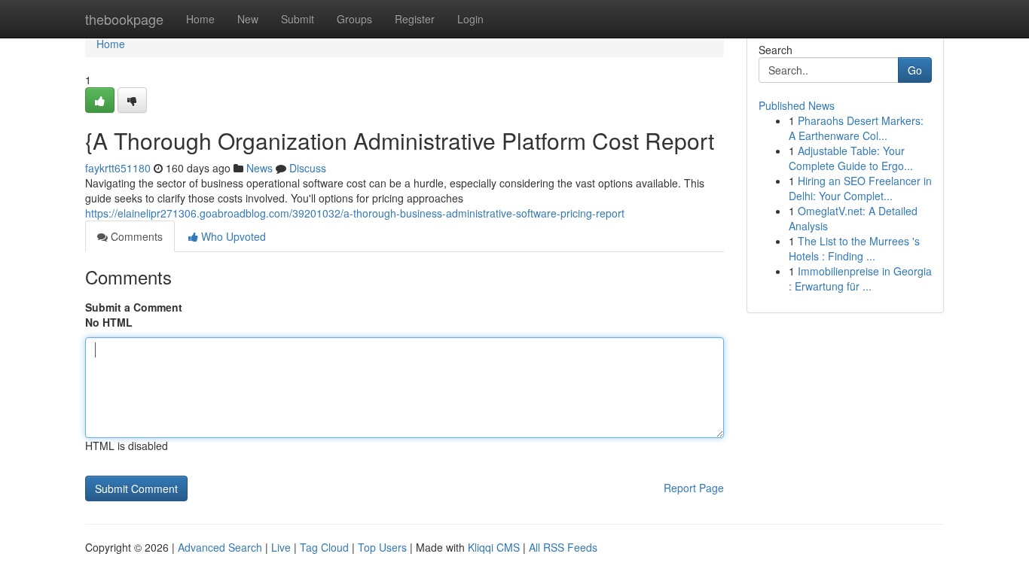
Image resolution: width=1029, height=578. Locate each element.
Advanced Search (220, 547)
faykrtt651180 (118, 167)
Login (470, 18)
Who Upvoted (232, 236)
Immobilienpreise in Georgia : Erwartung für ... (860, 278)
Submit (297, 18)
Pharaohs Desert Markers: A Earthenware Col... (856, 128)
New (247, 18)
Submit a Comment (133, 307)
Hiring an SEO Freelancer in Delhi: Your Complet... (860, 188)
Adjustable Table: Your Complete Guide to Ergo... (851, 158)
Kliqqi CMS (494, 547)
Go (915, 70)
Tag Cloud (324, 547)
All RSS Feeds (563, 547)
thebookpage (124, 19)
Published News (797, 105)
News (259, 167)
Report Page (694, 487)
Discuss (307, 167)
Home (200, 18)
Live (281, 547)
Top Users (382, 547)
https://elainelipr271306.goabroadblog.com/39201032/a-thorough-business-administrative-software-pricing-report (354, 213)
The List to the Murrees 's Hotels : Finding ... (854, 248)
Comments (135, 236)
